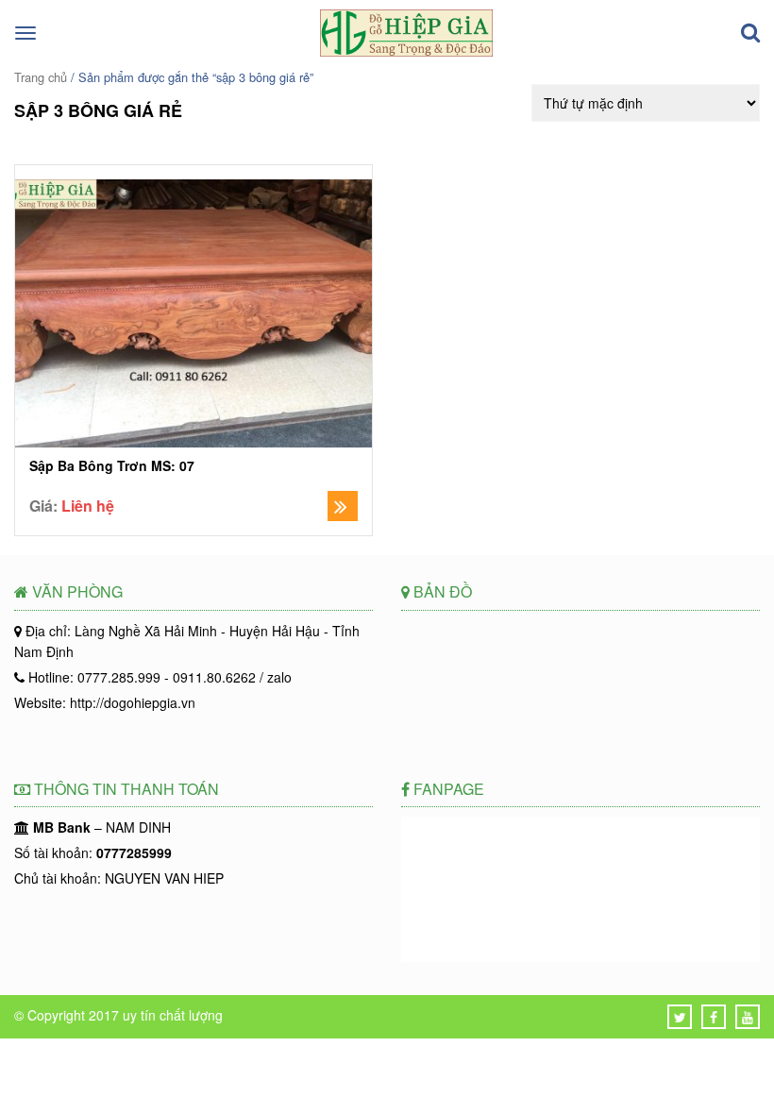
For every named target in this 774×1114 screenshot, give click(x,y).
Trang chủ (40, 77)
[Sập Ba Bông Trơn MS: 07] (193, 315)
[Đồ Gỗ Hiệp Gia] (406, 51)
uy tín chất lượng (173, 1014)
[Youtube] (747, 1016)
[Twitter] (680, 1016)
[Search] (750, 33)
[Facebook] (713, 1016)
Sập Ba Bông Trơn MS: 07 (111, 466)
